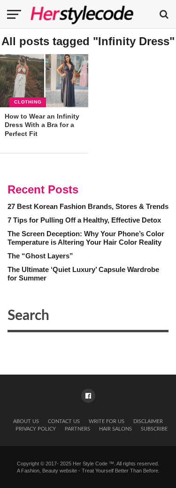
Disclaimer (148, 421)
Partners (77, 429)
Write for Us (106, 421)
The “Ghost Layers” (40, 256)
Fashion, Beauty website (49, 470)
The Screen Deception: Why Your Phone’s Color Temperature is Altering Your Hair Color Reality (86, 238)
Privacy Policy (35, 429)
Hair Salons (115, 429)
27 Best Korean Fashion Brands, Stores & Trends (88, 206)
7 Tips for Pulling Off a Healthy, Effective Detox (84, 220)
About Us (26, 421)
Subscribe (154, 429)
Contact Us (64, 421)
